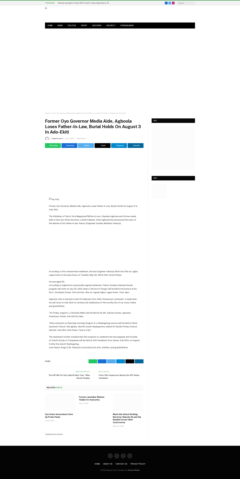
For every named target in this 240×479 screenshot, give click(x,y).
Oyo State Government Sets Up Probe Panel (59, 415)
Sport (84, 26)
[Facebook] (36, 166)
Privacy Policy (137, 464)
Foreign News (127, 26)
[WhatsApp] (36, 160)
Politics (72, 26)
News (60, 26)
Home (47, 113)
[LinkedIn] (36, 185)
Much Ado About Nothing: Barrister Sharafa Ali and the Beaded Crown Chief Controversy (127, 418)
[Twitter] (36, 172)
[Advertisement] (120, 70)
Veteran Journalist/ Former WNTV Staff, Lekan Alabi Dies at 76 (83, 3)
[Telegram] (36, 192)
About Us (107, 464)
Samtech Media (134, 470)
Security (110, 26)
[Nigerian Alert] (107, 14)
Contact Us (121, 464)
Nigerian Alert (57, 138)
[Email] (36, 179)
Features (96, 26)
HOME (50, 26)
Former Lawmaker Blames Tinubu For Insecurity (91, 398)
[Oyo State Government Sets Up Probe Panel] (60, 402)
